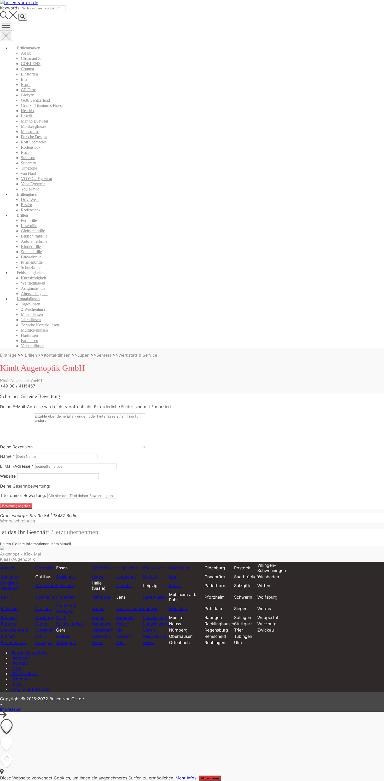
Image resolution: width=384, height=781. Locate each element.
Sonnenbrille (31, 252)
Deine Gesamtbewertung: (25, 486)
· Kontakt (19, 663)
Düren (41, 623)
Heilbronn (101, 636)
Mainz (149, 642)
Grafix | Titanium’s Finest (42, 105)
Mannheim (179, 567)
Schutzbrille (30, 267)
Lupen (83, 355)
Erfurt (41, 636)
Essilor (26, 205)
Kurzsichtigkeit (33, 278)
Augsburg (10, 576)
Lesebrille (29, 225)
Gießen (63, 636)
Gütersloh (101, 567)
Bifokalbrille (31, 257)
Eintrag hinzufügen (29, 652)
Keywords (9, 7)
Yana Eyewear (33, 184)
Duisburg (44, 617)
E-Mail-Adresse (17, 466)
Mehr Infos (186, 777)
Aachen (8, 567)
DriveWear (30, 199)
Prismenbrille (32, 262)
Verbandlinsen (32, 346)
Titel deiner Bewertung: (23, 495)
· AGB (15, 668)
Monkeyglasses (33, 126)
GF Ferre (28, 90)
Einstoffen (29, 74)
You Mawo (30, 189)
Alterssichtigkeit (34, 293)
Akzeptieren (210, 778)
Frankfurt (65, 597)
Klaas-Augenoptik (17, 559)
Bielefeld (9, 608)
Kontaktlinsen (28, 299)
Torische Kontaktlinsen (40, 325)
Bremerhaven (14, 642)
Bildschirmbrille (34, 236)
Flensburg (65, 585)
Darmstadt (45, 585)
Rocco (26, 152)
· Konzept (19, 658)
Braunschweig (14, 630)
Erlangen (44, 642)
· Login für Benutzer (29, 689)
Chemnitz (44, 567)
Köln (120, 642)
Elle (24, 79)
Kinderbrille (31, 246)
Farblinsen (29, 340)
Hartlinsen (29, 335)
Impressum (10, 709)
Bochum (9, 617)
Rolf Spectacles (33, 142)
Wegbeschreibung (17, 520)
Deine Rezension (16, 446)
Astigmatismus (33, 288)
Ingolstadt (126, 576)
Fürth (61, 617)
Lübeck (150, 608)
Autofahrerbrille (34, 241)
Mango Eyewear (34, 121)
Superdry (28, 163)
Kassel (122, 623)
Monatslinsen (32, 314)
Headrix (27, 110)
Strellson (28, 157)
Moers (175, 585)
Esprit (26, 84)
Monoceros (30, 131)
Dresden (43, 608)
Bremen (8, 636)
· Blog (16, 684)
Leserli (26, 116)
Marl (173, 576)
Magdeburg (154, 636)
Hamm (98, 608)
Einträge (8, 355)
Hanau (98, 617)
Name (7, 456)
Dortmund (45, 597)
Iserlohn (124, 585)
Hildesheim (127, 567)
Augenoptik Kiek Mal (20, 554)
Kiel (120, 630)
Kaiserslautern (130, 608)
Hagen (98, 576)
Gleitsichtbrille (33, 231)
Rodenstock (30, 147)
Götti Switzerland (35, 100)
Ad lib (26, 53)
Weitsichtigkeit (33, 283)
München (178, 608)
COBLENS (30, 63)
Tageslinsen (30, 304)
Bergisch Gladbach (10, 585)
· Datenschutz (24, 673)
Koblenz (124, 636)
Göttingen (66, 642)
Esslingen (65, 576)
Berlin (6, 597)
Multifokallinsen (34, 330)
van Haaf (28, 173)
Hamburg (101, 597)
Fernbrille (29, 220)
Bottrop (8, 623)
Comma (27, 69)
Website (8, 476)
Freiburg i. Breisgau (66, 608)
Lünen (149, 630)
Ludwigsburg (156, 617)
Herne (97, 642)
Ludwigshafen (157, 623)
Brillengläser (27, 194)
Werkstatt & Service (137, 355)
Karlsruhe (125, 617)
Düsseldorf (46, 630)
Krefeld (150, 576)
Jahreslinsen (31, 319)
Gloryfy (27, 95)
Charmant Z (31, 58)
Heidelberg (102, 630)
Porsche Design (34, 137)
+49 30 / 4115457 (17, 386)
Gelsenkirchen (70, 623)
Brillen (22, 215)
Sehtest (103, 355)
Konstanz (152, 567)
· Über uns (20, 678)
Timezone (29, 168)
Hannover (101, 623)
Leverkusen (154, 597)
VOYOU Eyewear (36, 178)
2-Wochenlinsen (34, 309)
